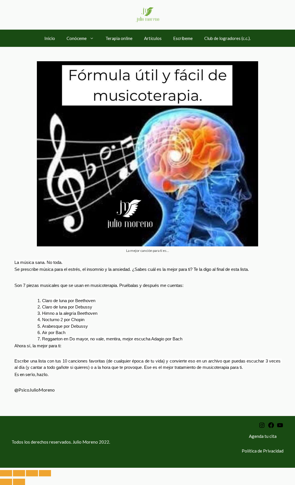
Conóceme (77, 38)
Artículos (153, 38)
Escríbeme (183, 38)
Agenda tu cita (263, 436)
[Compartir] (32, 473)
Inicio (49, 38)
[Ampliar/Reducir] (6, 473)
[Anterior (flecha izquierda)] (6, 482)
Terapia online (119, 38)
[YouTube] (280, 427)
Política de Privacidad (262, 450)
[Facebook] (271, 427)
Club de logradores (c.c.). (227, 38)
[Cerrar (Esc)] (45, 473)
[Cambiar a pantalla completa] (19, 473)
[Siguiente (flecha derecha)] (19, 482)
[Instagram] (261, 427)
